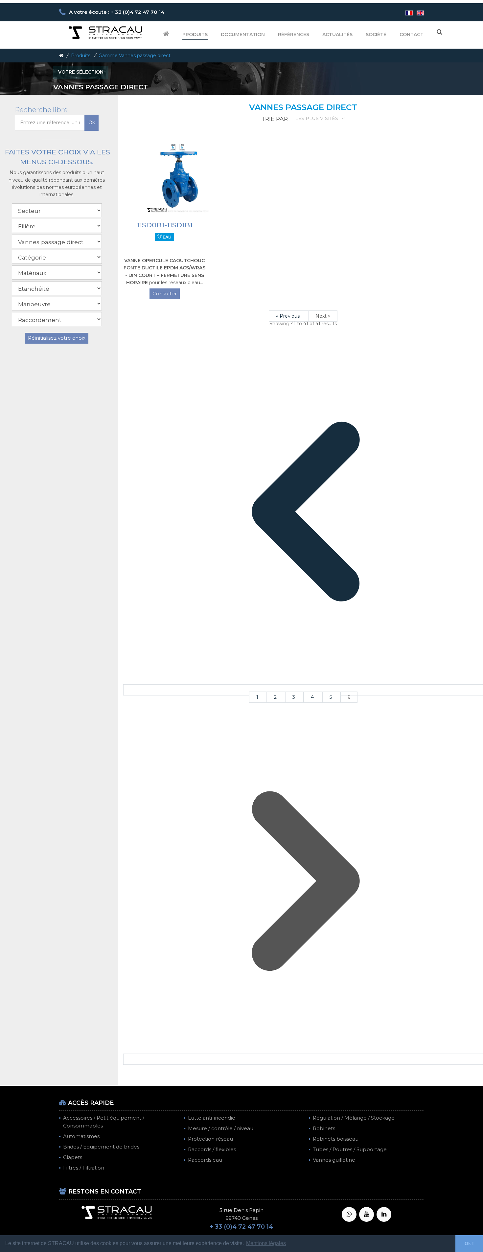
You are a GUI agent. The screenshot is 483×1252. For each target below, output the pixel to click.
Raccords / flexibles (212, 1149)
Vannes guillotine (334, 1160)
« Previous (288, 316)
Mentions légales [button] (266, 1243)
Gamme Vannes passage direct (135, 55)
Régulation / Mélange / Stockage (354, 1118)
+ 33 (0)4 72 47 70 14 (241, 1226)
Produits (195, 34)
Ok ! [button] (469, 1243)
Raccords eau (205, 1160)
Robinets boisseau (335, 1139)
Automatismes (81, 1136)
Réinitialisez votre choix (56, 338)
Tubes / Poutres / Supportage (350, 1149)
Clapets (72, 1157)
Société (376, 34)
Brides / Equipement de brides (101, 1147)
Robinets (324, 1128)
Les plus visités (317, 118)
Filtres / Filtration (83, 1168)
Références (293, 34)
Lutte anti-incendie (211, 1118)
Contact (412, 34)
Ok (91, 122)
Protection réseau (210, 1139)
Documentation (243, 34)
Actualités (337, 34)
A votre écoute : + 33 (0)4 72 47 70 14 (116, 12)
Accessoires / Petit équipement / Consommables (103, 1122)
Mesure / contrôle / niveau (220, 1128)
